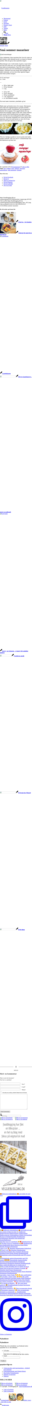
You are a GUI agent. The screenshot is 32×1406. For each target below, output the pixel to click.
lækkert (17, 168)
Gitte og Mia (25, 167)
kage (12, 168)
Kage (6, 45)
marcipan (22, 168)
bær (5, 168)
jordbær (8, 168)
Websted (23, 1089)
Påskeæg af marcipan (9, 1374)
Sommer (19, 170)
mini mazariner (12, 170)
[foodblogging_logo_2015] (4, 8)
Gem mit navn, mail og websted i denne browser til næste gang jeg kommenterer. (14, 1093)
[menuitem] (18, 18)
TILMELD (3, 1361)
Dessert (2, 45)
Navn (23, 1084)
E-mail (23, 1087)
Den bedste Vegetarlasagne (11, 1373)
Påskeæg (6, 1376)
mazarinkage (3, 170)
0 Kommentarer (15, 167)
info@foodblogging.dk (25, 1386)
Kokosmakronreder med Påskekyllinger (15, 1371)
